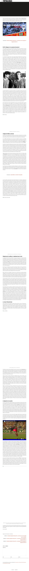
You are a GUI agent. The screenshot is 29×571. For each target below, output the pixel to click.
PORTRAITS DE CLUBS (8, 4)
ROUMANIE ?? (15, 4)
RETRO (12, 4)
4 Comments (9, 13)
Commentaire (4, 547)
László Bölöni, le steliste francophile (16, 174)
